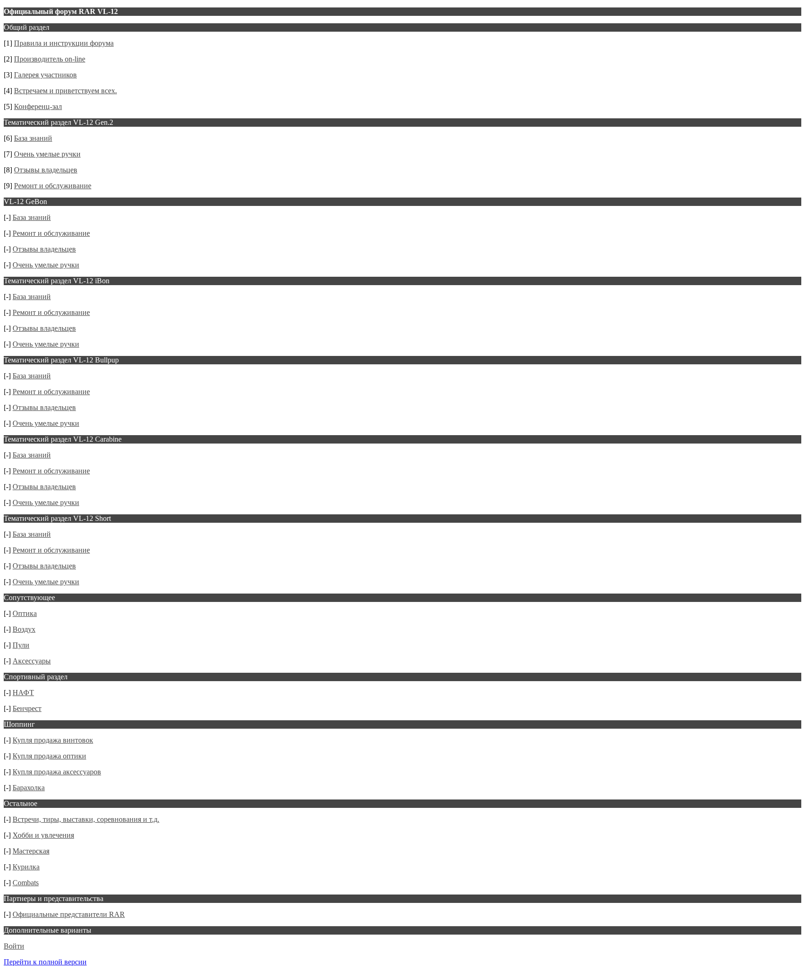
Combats (26, 883)
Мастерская (31, 851)
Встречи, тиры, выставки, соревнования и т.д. (86, 819)
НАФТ (23, 693)
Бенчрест (27, 708)
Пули (21, 645)
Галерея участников (45, 75)
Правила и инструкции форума (64, 43)
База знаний (33, 138)
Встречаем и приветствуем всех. (65, 91)
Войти (14, 946)
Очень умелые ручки (47, 154)
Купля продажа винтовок (53, 740)
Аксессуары (32, 661)
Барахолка (29, 788)
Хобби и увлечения (43, 835)
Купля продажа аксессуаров (57, 772)
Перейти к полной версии (45, 962)
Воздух (24, 629)
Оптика (25, 613)
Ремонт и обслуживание (52, 186)
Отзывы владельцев (45, 170)
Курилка (26, 867)
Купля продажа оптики (49, 756)
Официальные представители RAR (69, 914)
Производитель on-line (49, 59)
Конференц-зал (38, 106)
